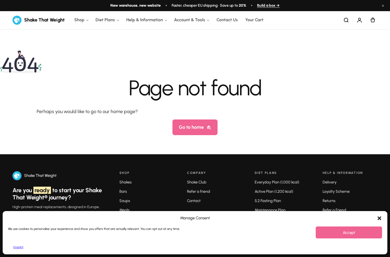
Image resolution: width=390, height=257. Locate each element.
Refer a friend (198, 191)
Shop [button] (79, 19)
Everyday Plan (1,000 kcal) (277, 182)
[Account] (359, 20)
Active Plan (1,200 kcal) (274, 191)
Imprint (18, 247)
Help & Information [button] (144, 19)
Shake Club (196, 182)
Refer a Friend (334, 210)
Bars (123, 191)
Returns (329, 200)
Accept (349, 232)
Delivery (330, 182)
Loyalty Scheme (336, 191)
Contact (194, 200)
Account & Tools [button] (189, 19)
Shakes (125, 182)
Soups (124, 200)
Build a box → (268, 5)
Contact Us (227, 19)
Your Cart (254, 19)
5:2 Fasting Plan (268, 200)
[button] (379, 218)
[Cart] (373, 20)
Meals (124, 210)
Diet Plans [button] (105, 19)
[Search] (346, 20)
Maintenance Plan (270, 210)
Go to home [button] (191, 127)
